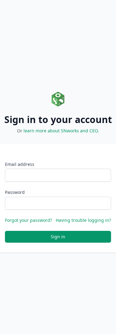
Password (15, 192)
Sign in (58, 237)
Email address (19, 164)
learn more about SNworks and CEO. (61, 131)
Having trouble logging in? (83, 220)
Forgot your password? (28, 220)
